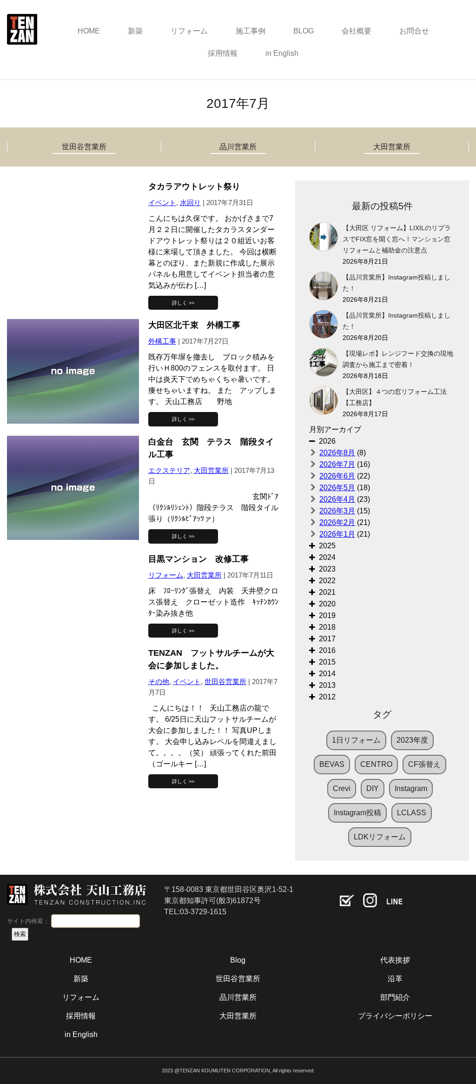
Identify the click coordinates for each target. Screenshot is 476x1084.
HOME (89, 31)
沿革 (395, 979)
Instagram (411, 788)
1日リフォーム (356, 740)
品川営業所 (238, 147)
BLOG (303, 31)
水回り (190, 202)
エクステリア (169, 470)
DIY (372, 788)
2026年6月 (337, 476)
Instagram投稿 (357, 813)
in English (281, 53)
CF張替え (424, 764)
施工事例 (250, 31)
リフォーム (189, 31)
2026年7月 (337, 464)
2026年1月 (337, 534)
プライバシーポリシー (395, 1016)
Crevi (341, 788)
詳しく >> (183, 303)
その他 (158, 681)
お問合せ (414, 31)
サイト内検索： (28, 921)
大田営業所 (391, 147)
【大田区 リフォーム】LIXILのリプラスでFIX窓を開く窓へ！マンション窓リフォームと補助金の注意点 (397, 239)
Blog (237, 960)
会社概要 (356, 31)
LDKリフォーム (380, 837)
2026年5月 (337, 488)
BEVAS (331, 764)
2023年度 (412, 740)
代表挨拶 (395, 960)
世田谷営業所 (84, 147)
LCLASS (411, 813)
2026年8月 (337, 453)
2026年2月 (337, 522)
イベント (162, 202)
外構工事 (162, 341)
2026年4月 (337, 499)
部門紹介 (395, 997)
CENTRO (376, 764)
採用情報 (223, 53)
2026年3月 (337, 511)
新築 (135, 31)
